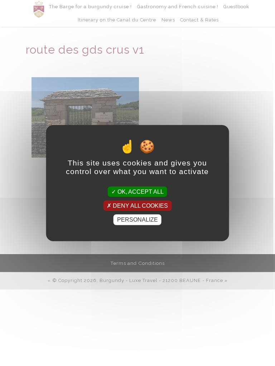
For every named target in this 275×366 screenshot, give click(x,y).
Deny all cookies (139, 206)
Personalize (137, 220)
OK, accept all (140, 192)
